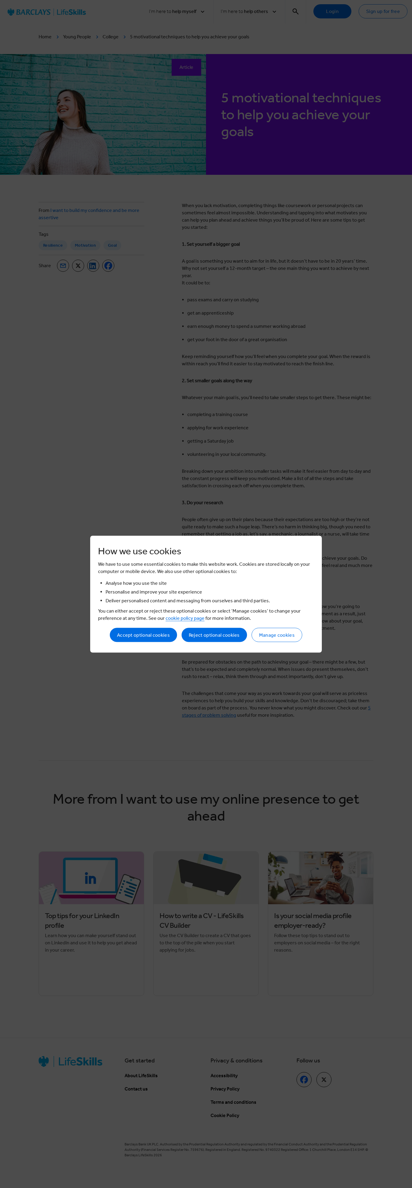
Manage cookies (277, 635)
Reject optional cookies (214, 635)
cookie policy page (185, 618)
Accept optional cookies (143, 635)
